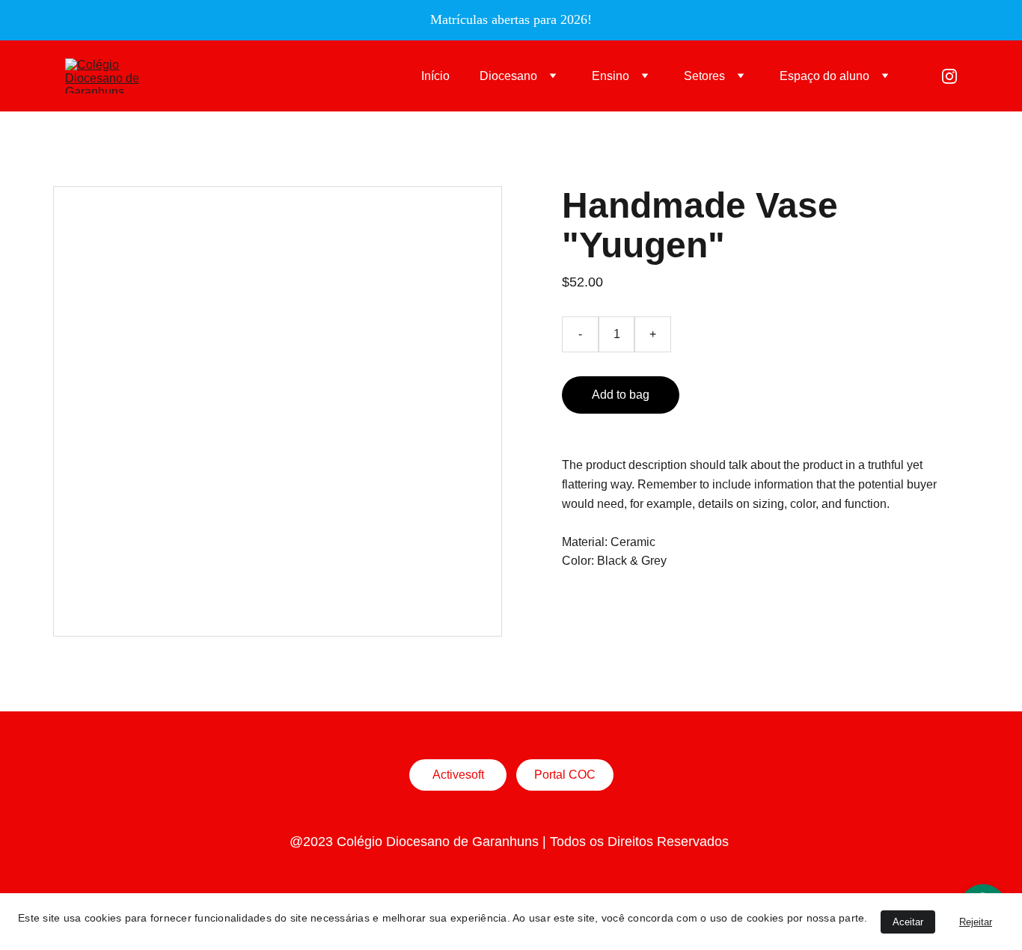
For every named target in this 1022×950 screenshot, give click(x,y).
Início (435, 76)
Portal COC (565, 774)
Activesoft (458, 774)
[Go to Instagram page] (949, 76)
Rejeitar (975, 922)
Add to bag (620, 394)
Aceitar (908, 922)
